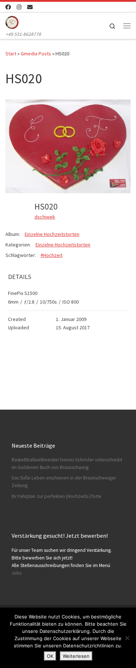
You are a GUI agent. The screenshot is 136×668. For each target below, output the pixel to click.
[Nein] (127, 638)
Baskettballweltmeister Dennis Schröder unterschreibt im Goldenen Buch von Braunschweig (67, 463)
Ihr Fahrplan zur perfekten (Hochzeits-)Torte (57, 496)
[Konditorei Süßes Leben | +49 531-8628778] (11, 21)
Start (10, 53)
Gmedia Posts (36, 53)
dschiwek (44, 216)
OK (50, 656)
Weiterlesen (76, 656)
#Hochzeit (51, 255)
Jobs (16, 573)
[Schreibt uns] (30, 7)
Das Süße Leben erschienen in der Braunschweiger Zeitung (64, 482)
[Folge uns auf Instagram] (19, 7)
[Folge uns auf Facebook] (8, 7)
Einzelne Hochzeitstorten (52, 234)
